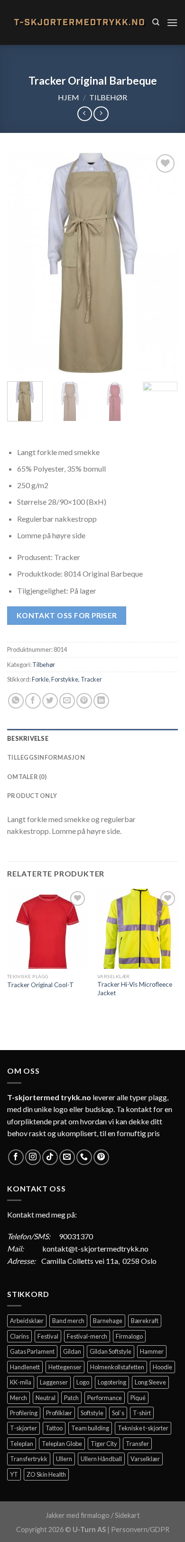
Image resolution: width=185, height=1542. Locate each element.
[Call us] (84, 1157)
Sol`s (118, 1413)
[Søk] (155, 22)
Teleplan (21, 1443)
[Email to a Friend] (67, 701)
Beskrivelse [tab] (27, 738)
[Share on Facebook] (33, 701)
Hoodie (162, 1367)
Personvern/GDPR (140, 1529)
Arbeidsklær (27, 1320)
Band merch (68, 1320)
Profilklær (59, 1413)
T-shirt (142, 1413)
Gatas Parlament (32, 1351)
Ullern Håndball (101, 1459)
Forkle (40, 679)
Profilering (23, 1413)
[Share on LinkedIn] (101, 701)
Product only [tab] (32, 795)
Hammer (152, 1351)
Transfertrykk (28, 1459)
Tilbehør (108, 97)
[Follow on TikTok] (50, 1157)
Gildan (72, 1351)
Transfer (137, 1443)
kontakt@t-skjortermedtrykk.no (95, 1248)
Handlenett (25, 1367)
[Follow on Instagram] (33, 1157)
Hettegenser (65, 1367)
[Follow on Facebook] (16, 1157)
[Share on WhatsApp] (16, 701)
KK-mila (20, 1382)
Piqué (138, 1398)
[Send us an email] (67, 1157)
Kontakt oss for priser (67, 615)
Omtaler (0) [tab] (26, 776)
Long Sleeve (150, 1382)
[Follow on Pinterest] (101, 1157)
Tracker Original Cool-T (40, 985)
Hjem (68, 97)
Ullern (64, 1459)
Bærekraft (144, 1320)
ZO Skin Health (46, 1474)
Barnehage (107, 1320)
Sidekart (127, 1515)
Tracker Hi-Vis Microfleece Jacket (134, 989)
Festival (47, 1336)
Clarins (19, 1336)
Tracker (91, 679)
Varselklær (145, 1459)
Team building (90, 1428)
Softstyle (92, 1413)
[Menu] (172, 22)
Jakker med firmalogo (78, 1515)
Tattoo (54, 1428)
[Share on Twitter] (50, 701)
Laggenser (54, 1382)
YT (14, 1474)
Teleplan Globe (62, 1443)
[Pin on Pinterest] (84, 701)
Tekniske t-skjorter (143, 1428)
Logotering (112, 1382)
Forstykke (64, 679)
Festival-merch (87, 1336)
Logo (82, 1382)
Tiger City (104, 1443)
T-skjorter (23, 1428)
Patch (71, 1398)
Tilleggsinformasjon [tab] (46, 757)
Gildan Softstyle (110, 1351)
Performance (104, 1398)
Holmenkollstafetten (117, 1367)
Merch (18, 1398)
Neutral (46, 1398)
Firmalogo (129, 1336)
